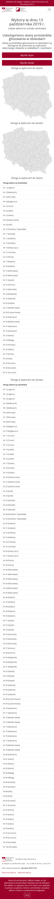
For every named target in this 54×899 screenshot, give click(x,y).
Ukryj (27, 895)
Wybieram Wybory (24, 873)
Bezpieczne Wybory (9, 873)
